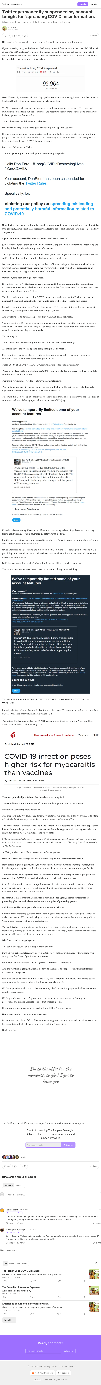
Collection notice (66, 1366)
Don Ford (12, 27)
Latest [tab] (12, 1263)
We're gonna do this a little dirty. (16, 1290)
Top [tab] (5, 1263)
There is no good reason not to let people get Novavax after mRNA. (32, 1307)
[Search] (96, 1263)
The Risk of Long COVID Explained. (21, 1271)
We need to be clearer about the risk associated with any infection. (32, 1274)
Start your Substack (44, 1373)
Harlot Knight (12, 1209)
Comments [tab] (8, 1185)
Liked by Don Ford (15, 1213)
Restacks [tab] (19, 1185)
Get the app (63, 1373)
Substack (37, 1379)
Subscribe (83, 4)
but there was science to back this (45, 397)
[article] (50, 1275)
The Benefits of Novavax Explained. (21, 1287)
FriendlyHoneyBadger (16, 1229)
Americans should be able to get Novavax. (25, 1303)
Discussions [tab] (22, 1263)
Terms (54, 1366)
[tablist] (13, 1185)
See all (7, 1320)
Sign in (93, 4)
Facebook (39, 1008)
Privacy (47, 1366)
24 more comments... (9, 1250)
